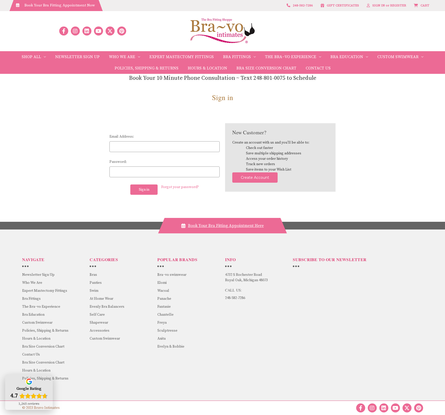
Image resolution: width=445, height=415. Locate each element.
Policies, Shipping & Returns (146, 68)
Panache (164, 298)
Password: (118, 162)
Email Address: (121, 136)
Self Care (97, 314)
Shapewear (99, 322)
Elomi (162, 282)
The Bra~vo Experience (290, 56)
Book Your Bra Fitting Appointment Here (226, 225)
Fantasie (164, 306)
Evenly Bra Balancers (107, 306)
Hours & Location (207, 68)
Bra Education (346, 56)
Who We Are (122, 56)
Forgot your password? (180, 187)
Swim (94, 290)
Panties (96, 282)
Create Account (255, 177)
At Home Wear (101, 298)
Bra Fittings (237, 56)
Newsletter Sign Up (77, 56)
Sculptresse (167, 330)
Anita (161, 338)
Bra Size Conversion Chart (266, 68)
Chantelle (165, 314)
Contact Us (318, 68)
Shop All (31, 56)
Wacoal (163, 290)
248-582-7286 (235, 298)
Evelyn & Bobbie (170, 346)
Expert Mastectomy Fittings (181, 56)
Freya (162, 322)
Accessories (99, 330)
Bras (93, 274)
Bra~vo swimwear (171, 274)
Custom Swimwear (397, 56)
